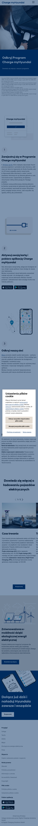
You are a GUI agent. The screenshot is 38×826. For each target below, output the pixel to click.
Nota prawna (27, 432)
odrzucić (8, 407)
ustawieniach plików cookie (14, 409)
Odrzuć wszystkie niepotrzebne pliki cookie (19, 420)
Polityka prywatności (14, 432)
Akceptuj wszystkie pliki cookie (19, 426)
